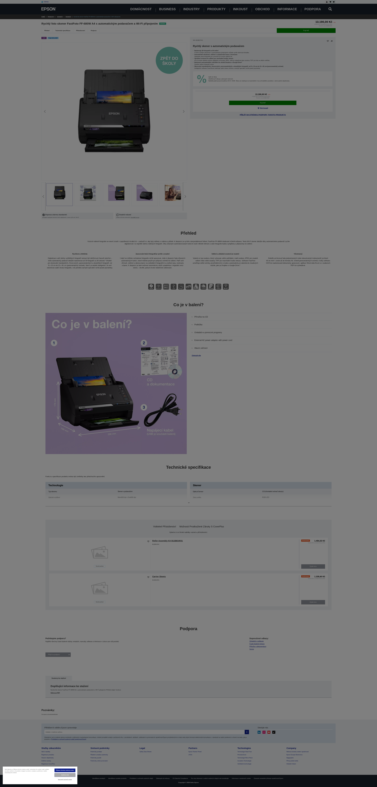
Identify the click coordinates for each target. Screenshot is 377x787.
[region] (40, 775)
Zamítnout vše (65, 775)
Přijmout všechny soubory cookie (65, 770)
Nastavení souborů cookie (65, 779)
